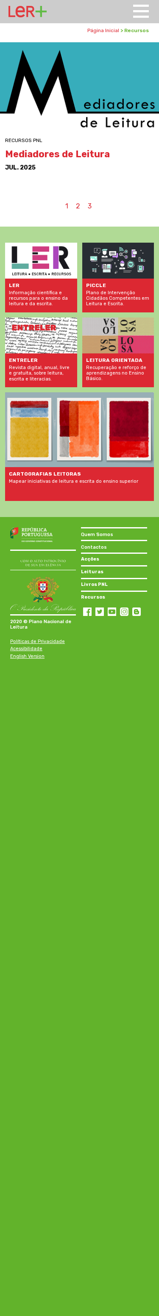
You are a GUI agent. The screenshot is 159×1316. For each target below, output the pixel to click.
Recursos (93, 597)
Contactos (94, 547)
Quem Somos (97, 534)
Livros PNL (94, 584)
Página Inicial (103, 30)
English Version (27, 656)
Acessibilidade (26, 648)
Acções (90, 559)
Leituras (92, 572)
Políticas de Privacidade (37, 641)
